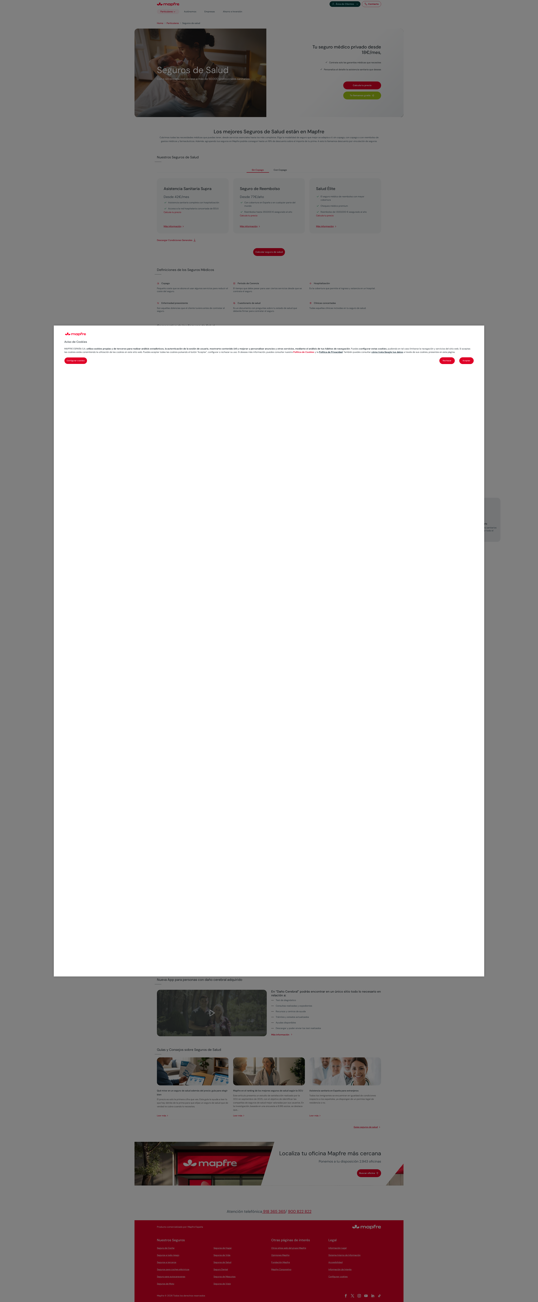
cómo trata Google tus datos (387, 352)
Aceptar (466, 360)
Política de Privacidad (331, 352)
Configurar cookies (76, 360)
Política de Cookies (303, 352)
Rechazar (447, 360)
